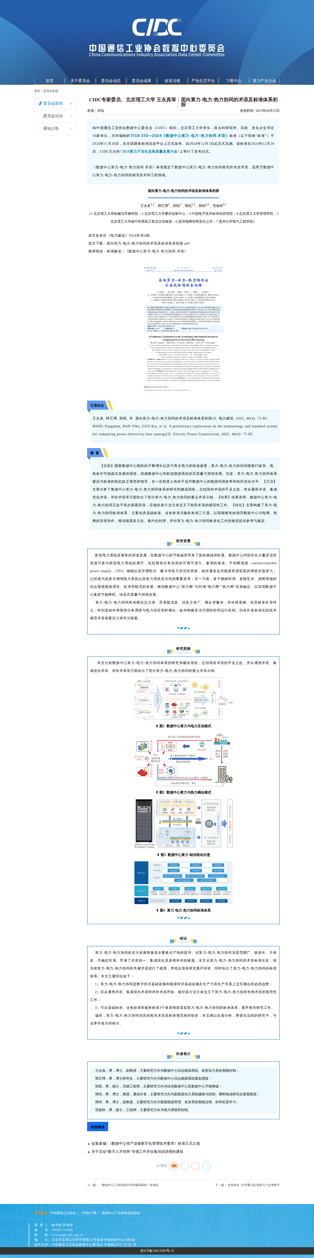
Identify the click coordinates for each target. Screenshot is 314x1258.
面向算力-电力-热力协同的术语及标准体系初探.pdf (148, 243)
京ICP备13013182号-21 (157, 1251)
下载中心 (234, 81)
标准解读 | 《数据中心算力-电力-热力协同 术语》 (147, 251)
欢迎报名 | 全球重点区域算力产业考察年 (253, 1185)
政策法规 (172, 81)
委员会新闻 (50, 91)
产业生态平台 (203, 81)
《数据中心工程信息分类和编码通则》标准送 (128, 1185)
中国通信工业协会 (63, 1213)
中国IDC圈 (88, 1213)
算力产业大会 (264, 81)
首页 (49, 81)
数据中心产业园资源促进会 (121, 1213)
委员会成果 (141, 81)
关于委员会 (80, 81)
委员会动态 (111, 81)
